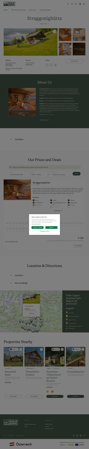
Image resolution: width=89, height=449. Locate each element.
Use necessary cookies (44, 231)
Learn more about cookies (36, 223)
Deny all (51, 227)
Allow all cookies (37, 227)
